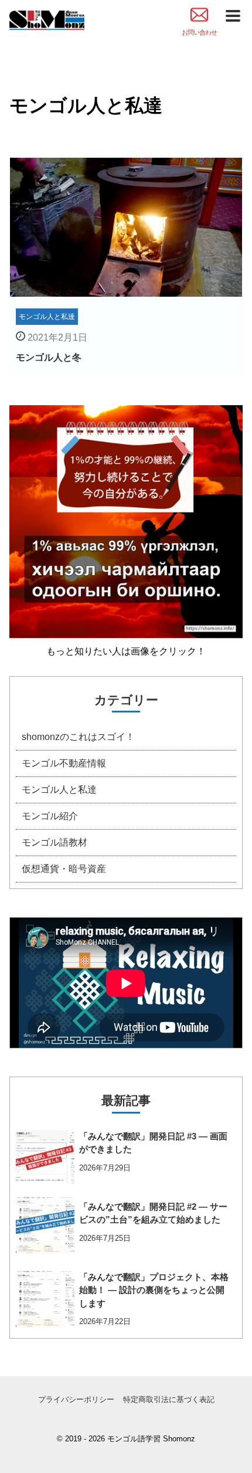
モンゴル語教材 (54, 842)
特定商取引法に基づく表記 (168, 1399)
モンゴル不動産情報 (64, 763)
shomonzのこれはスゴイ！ (78, 737)
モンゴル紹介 (50, 816)
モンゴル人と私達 (59, 790)
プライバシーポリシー (76, 1399)
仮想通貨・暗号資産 (64, 869)
